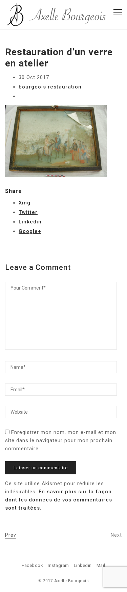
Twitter (28, 212)
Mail (101, 565)
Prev (10, 535)
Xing (24, 203)
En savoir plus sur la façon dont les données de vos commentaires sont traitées (58, 500)
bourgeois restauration (50, 87)
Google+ (30, 231)
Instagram (58, 565)
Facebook (32, 565)
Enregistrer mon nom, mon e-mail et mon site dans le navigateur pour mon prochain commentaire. (60, 440)
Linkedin (30, 222)
